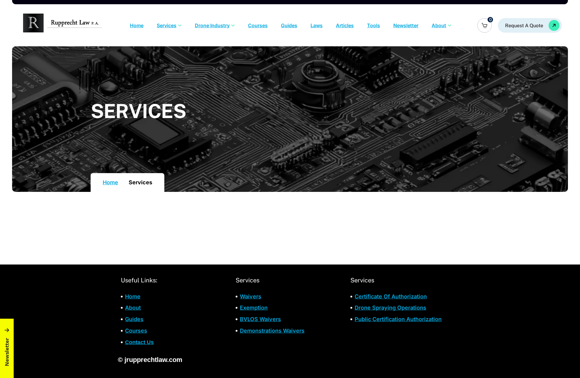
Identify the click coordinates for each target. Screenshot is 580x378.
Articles (345, 25)
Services (166, 25)
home (132, 296)
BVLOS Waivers (260, 319)
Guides (289, 25)
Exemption (254, 307)
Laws (317, 25)
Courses (258, 25)
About (439, 25)
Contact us (139, 342)
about (133, 307)
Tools (373, 25)
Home (136, 25)
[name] (530, 25)
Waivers (250, 296)
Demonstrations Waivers (272, 330)
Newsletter (405, 25)
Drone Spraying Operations (390, 307)
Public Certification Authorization (398, 319)
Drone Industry (212, 25)
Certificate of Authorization (391, 296)
